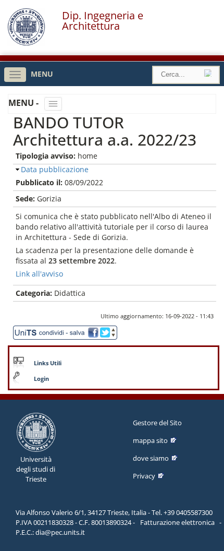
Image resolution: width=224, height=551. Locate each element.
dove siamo (151, 458)
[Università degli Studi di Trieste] (26, 43)
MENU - (24, 103)
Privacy (144, 476)
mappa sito (150, 440)
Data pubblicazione (55, 169)
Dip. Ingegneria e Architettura (102, 20)
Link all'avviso (39, 274)
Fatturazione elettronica (177, 522)
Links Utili (47, 363)
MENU (42, 74)
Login (41, 378)
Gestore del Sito (157, 422)
